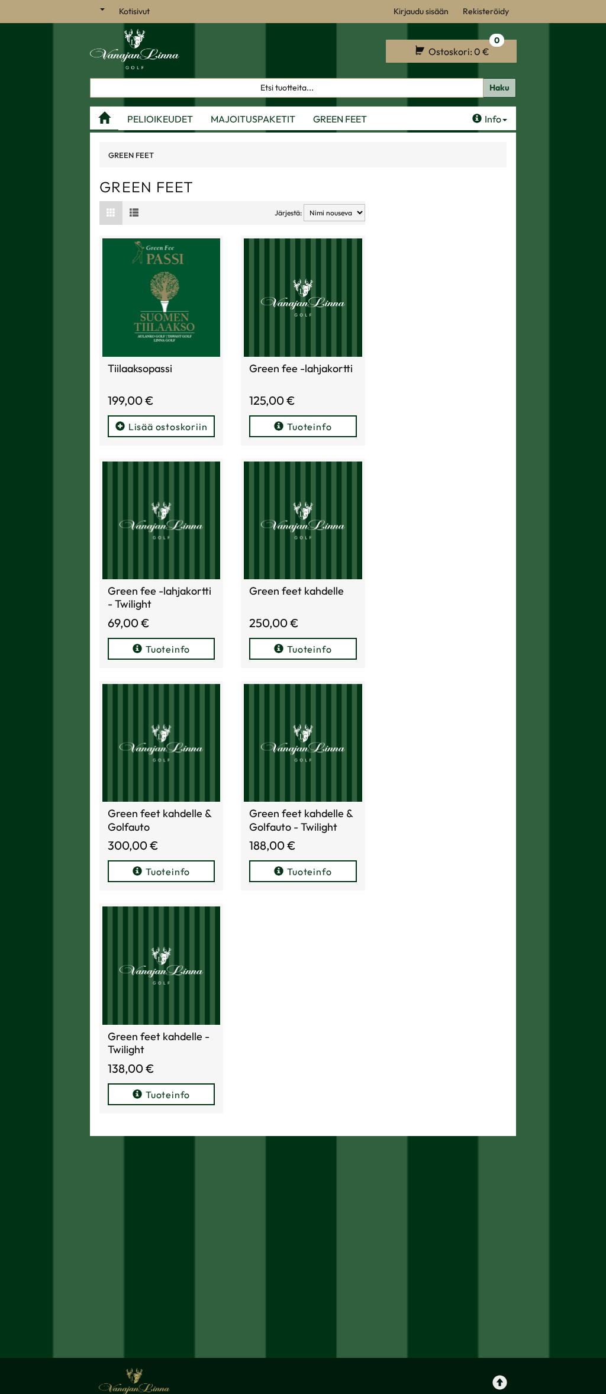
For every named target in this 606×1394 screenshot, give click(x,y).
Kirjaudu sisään (421, 11)
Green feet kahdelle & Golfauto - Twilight (301, 820)
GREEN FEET (340, 119)
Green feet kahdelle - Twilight (158, 1043)
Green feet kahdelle (296, 591)
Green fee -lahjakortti (301, 368)
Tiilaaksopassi (140, 368)
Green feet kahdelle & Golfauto (159, 820)
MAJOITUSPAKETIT (253, 119)
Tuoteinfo (309, 427)
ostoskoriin (168, 427)
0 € (463, 48)
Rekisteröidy (486, 11)
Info (493, 119)
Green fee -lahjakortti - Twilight (159, 597)
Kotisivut (134, 11)
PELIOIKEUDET (160, 119)
